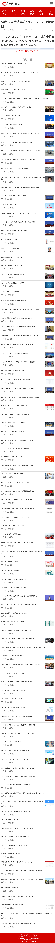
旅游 (32, 13)
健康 (41, 13)
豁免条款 (21, 936)
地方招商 (35, 935)
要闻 (4, 10)
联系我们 (34, 936)
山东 (17, 4)
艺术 (14, 13)
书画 (4, 13)
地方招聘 (27, 936)
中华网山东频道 (7, 29)
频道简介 (28, 935)
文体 (51, 13)
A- (53, 30)
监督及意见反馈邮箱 (35, 938)
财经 (23, 10)
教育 (23, 13)
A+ (49, 30)
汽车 (51, 10)
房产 (41, 10)
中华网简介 (20, 935)
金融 (32, 10)
